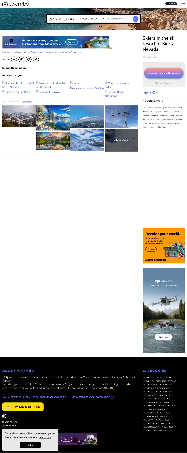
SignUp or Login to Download (163, 73)
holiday (167, 111)
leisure (177, 111)
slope (151, 123)
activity (158, 108)
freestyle (155, 111)
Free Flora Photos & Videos (156, 399)
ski (175, 119)
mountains (164, 115)
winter (165, 127)
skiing (145, 123)
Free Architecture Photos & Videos (159, 381)
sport (169, 123)
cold (175, 108)
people (146, 119)
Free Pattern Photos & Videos (157, 416)
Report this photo (164, 83)
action (145, 108)
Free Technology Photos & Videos (159, 427)
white (159, 127)
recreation (161, 119)
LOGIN (182, 3)
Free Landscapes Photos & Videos (158, 406)
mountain (154, 115)
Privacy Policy (9, 422)
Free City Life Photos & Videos (157, 388)
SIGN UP (171, 3)
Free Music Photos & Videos (156, 409)
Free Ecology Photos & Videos (157, 395)
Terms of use (8, 426)
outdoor (179, 115)
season (170, 119)
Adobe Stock (27, 102)
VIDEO (70, 19)
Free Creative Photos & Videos (157, 392)
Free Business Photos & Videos (157, 385)
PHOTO (56, 19)
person (153, 119)
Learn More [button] (45, 437)
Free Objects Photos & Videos (157, 413)
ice (172, 111)
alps (170, 108)
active (151, 108)
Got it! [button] (30, 444)
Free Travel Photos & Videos (156, 430)
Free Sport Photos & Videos (156, 423)
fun (161, 111)
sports (176, 123)
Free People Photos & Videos (156, 420)
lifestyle (146, 115)
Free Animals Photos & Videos (156, 378)
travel (145, 127)
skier (180, 119)
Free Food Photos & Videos (155, 402)
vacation (152, 127)
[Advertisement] (162, 178)
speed (164, 123)
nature (172, 115)
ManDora (152, 57)
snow (157, 123)
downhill (146, 111)
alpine (164, 108)
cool (180, 108)
